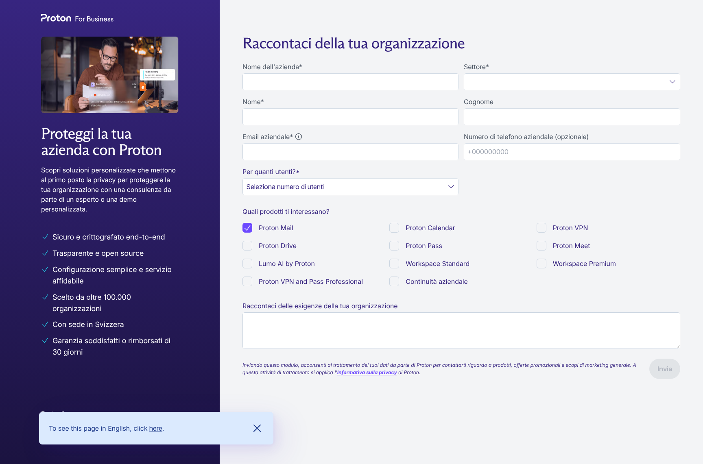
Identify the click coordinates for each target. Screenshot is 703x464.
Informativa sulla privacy (367, 372)
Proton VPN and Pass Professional (311, 281)
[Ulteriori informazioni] (299, 137)
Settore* (476, 67)
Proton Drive (278, 246)
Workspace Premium (584, 263)
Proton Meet (571, 246)
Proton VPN (570, 228)
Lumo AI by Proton (287, 263)
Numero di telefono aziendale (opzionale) (526, 137)
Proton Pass (424, 246)
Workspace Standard (437, 263)
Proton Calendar (430, 228)
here (155, 428)
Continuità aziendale (437, 281)
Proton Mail (276, 228)
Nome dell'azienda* (272, 67)
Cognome (478, 102)
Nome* (253, 102)
